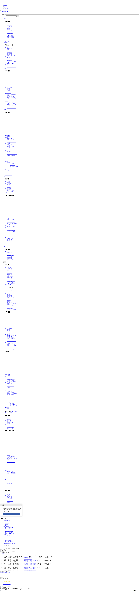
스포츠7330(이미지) (11, 55)
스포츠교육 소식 (10, 224)
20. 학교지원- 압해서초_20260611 (30, 560)
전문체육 (4, 176)
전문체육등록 (7, 181)
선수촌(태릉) (9, 257)
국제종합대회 (9, 189)
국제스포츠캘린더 (10, 190)
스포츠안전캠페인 (10, 38)
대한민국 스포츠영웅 (11, 226)
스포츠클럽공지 (10, 30)
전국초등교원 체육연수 (11, 98)
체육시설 (6, 161)
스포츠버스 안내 (10, 102)
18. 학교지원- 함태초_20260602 (30, 563)
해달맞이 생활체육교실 (11, 142)
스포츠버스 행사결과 (11, 103)
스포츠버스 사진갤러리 (11, 104)
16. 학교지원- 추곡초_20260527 (30, 565)
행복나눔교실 (9, 95)
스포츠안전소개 (10, 33)
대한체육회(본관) (10, 255)
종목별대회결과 (10, 185)
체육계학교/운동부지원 (11, 341)
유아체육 (8, 88)
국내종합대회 (9, 184)
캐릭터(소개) (9, 53)
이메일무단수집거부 (6, 584)
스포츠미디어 (5, 42)
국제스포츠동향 (10, 191)
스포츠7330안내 (10, 138)
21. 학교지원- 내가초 (28, 559)
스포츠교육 (7, 218)
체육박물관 (9, 260)
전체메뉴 (4, 262)
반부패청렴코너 (10, 238)
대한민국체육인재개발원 (12, 223)
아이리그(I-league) (10, 96)
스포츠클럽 (12, 163)
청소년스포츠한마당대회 (12, 154)
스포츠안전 (7, 275)
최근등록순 (2, 553)
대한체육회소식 (8, 23)
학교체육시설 (12, 165)
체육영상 (6, 56)
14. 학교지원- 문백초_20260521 (30, 568)
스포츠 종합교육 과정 (11, 222)
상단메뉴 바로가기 (10, 0)
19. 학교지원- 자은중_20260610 (30, 561)
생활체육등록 (7, 135)
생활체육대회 (9, 151)
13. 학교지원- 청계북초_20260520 (30, 570)
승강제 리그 (7, 169)
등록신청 (8, 136)
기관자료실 (9, 27)
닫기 (20, 505)
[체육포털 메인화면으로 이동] (6, 12)
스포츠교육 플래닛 (10, 219)
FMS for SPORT (8, 173)
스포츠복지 (7, 225)
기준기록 (8, 187)
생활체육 (4, 109)
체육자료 (8, 28)
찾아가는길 (7, 495)
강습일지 (8, 147)
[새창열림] (5, 5)
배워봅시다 (9, 301)
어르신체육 (9, 90)
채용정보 (6, 227)
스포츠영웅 (9, 62)
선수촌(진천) (9, 256)
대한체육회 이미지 (8, 50)
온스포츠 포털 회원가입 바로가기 (11, 513)
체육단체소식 (9, 29)
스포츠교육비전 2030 (11, 220)
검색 (13, 551)
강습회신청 (9, 145)
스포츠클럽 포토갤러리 (11, 67)
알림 (6, 251)
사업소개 (8, 170)
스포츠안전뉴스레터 (11, 40)
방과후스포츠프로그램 (11, 94)
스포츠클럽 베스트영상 (11, 61)
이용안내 (4, 246)
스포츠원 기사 (9, 48)
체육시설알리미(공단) (14, 166)
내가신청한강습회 (10, 146)
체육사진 (6, 64)
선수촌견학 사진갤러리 (11, 108)
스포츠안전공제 (10, 35)
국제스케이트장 (10, 259)
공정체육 (6, 237)
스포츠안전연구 (10, 34)
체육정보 (4, 18)
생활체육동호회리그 (11, 155)
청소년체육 (9, 89)
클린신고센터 (9, 239)
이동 (8, 586)
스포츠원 (6, 47)
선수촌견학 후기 (10, 106)
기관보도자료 (9, 26)
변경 (7, 571)
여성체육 (8, 91)
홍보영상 (8, 57)
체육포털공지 (9, 252)
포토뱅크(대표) (10, 65)
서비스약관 (5, 580)
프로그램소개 (9, 144)
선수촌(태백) (9, 258)
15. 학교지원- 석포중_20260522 (30, 567)
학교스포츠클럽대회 (11, 97)
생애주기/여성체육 (8, 87)
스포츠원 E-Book (10, 49)
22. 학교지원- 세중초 (28, 557)
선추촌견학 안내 (10, 105)
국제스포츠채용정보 (11, 230)
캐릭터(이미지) (10, 54)
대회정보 (6, 150)
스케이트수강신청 (10, 140)
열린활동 (6, 101)
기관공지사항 (9, 25)
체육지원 (4, 68)
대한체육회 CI (9, 52)
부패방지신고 (9, 240)
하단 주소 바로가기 (17, 0)
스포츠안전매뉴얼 (10, 36)
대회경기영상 (9, 60)
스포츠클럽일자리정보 (11, 231)
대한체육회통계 (8, 41)
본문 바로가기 (3, 0)
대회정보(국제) (8, 188)
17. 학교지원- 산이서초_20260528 (30, 564)
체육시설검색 (9, 162)
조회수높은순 (7, 553)
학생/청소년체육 (8, 93)
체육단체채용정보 (10, 471)
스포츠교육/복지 (6, 192)
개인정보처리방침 (6, 581)
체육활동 (6, 137)
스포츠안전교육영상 (11, 37)
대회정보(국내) (8, 183)
